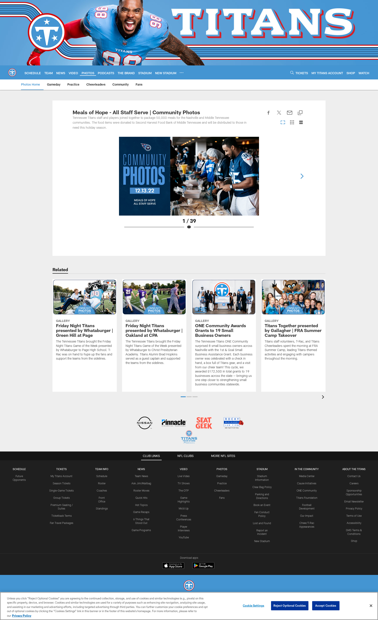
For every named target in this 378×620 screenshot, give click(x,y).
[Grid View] (292, 122)
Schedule (19, 469)
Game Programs (141, 530)
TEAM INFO (101, 469)
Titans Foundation (306, 497)
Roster (102, 483)
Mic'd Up (184, 508)
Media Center (307, 476)
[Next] (301, 176)
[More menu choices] (181, 72)
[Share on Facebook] (268, 115)
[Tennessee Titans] (189, 586)
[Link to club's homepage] (12, 72)
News (141, 469)
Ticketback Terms (61, 515)
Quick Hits (141, 497)
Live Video (184, 476)
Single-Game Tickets (61, 490)
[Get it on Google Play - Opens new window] (203, 567)
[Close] (371, 606)
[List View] (301, 122)
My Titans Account (61, 476)
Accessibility (354, 522)
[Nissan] (144, 423)
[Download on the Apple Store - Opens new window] (173, 566)
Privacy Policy (354, 508)
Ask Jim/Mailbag (141, 483)
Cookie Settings (253, 605)
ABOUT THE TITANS (354, 469)
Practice (222, 483)
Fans (222, 497)
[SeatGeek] (204, 423)
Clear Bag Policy (262, 486)
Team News (141, 476)
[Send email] (289, 115)
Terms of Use (354, 515)
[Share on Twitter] (279, 115)
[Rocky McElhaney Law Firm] (233, 423)
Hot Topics (141, 504)
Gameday (222, 476)
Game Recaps (141, 511)
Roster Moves (141, 490)
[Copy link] (300, 113)
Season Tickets (61, 483)
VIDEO (183, 469)
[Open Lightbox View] (189, 186)
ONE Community (307, 490)
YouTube (184, 537)
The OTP (183, 490)
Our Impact (306, 515)
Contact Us (353, 476)
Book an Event (262, 504)
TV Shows (184, 483)
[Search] (292, 73)
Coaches (102, 490)
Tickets (61, 469)
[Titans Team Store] (189, 437)
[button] (183, 396)
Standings (102, 508)
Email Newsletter (354, 501)
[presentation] (324, 397)
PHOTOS (222, 469)
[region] (189, 606)
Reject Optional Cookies (289, 605)
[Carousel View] (282, 122)
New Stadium (262, 541)
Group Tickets (61, 497)
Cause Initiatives (306, 483)
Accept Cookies (325, 605)
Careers (354, 483)
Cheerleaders (221, 490)
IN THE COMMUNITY (307, 469)
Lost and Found (262, 523)
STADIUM (262, 469)
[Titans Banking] (174, 423)
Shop (354, 540)
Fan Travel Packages (61, 522)
